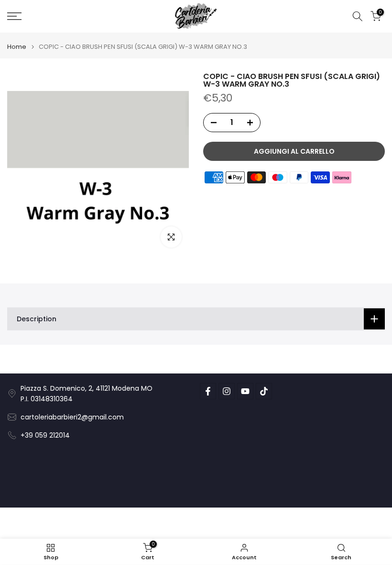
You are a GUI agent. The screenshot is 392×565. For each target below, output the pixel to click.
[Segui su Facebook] (208, 391)
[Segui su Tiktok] (264, 391)
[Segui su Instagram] (226, 391)
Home (16, 47)
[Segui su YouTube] (245, 391)
